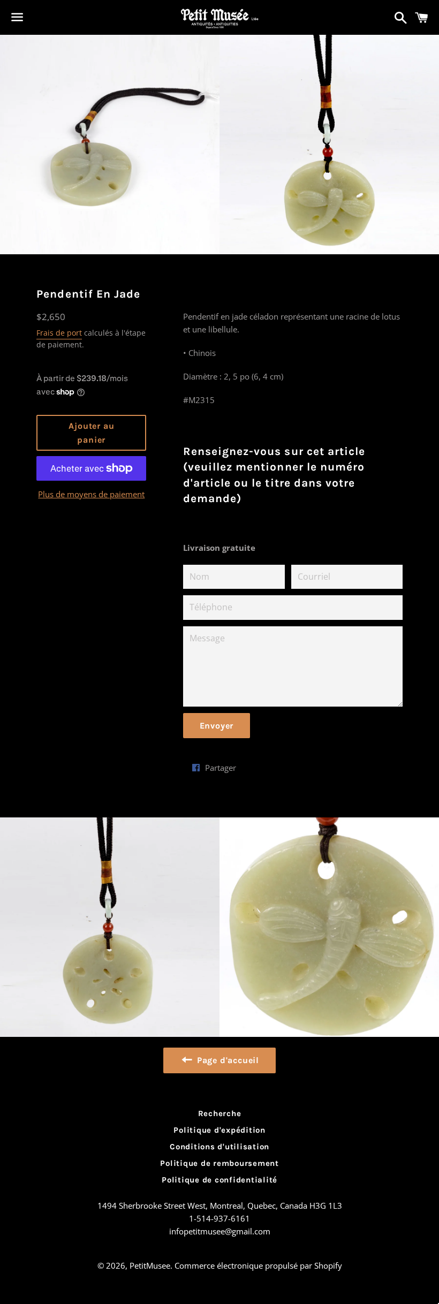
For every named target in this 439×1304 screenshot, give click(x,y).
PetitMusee (150, 1265)
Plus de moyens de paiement (91, 494)
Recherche (219, 1113)
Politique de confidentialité (219, 1180)
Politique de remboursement (219, 1163)
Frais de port (59, 333)
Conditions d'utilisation (219, 1146)
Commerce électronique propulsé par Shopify (258, 1265)
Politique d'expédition (219, 1130)
